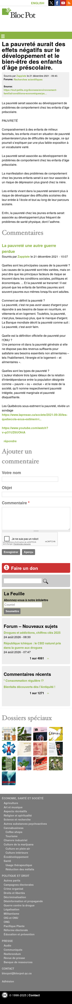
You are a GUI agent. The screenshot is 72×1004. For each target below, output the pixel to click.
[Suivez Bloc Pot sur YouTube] (63, 5)
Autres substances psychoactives (25, 823)
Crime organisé (13, 888)
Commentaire (16, 503)
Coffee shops (14, 832)
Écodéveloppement (16, 857)
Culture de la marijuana (18, 844)
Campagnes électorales (19, 884)
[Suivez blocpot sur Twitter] (51, 5)
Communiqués (13, 949)
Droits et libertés (14, 893)
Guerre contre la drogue (19, 905)
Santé (7, 861)
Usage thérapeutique (19, 865)
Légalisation (11, 909)
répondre (10, 441)
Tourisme (12, 836)
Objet (7, 487)
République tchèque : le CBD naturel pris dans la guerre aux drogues (32, 645)
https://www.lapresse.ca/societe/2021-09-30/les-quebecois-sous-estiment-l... (34, 417)
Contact (34, 995)
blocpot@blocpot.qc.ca (17, 973)
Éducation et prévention (19, 934)
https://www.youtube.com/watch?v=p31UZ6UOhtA (25, 430)
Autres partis (12, 880)
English (37, 3)
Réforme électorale (16, 930)
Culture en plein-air (18, 848)
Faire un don (24, 568)
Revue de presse (14, 958)
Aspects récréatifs (15, 811)
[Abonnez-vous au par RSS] (69, 5)
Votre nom (11, 472)
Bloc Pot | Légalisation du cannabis (19, 12)
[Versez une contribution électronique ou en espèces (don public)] (6, 569)
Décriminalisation (15, 897)
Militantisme (11, 913)
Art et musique (13, 807)
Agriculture (11, 803)
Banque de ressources (18, 962)
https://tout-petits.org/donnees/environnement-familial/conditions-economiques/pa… (30, 91)
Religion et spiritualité (18, 815)
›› (48, 658)
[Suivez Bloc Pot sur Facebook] (57, 5)
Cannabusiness (13, 828)
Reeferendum (12, 954)
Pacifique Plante (14, 926)
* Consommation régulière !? (24, 680)
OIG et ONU (11, 918)
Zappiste (21, 75)
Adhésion (8, 981)
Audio (7, 945)
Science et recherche (17, 819)
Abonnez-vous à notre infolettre (26, 600)
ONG (7, 922)
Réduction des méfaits (20, 869)
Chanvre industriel (15, 840)
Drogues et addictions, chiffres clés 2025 (32, 632)
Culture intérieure (17, 852)
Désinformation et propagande (23, 901)
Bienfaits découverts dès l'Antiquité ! (29, 687)
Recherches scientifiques (28, 79)
